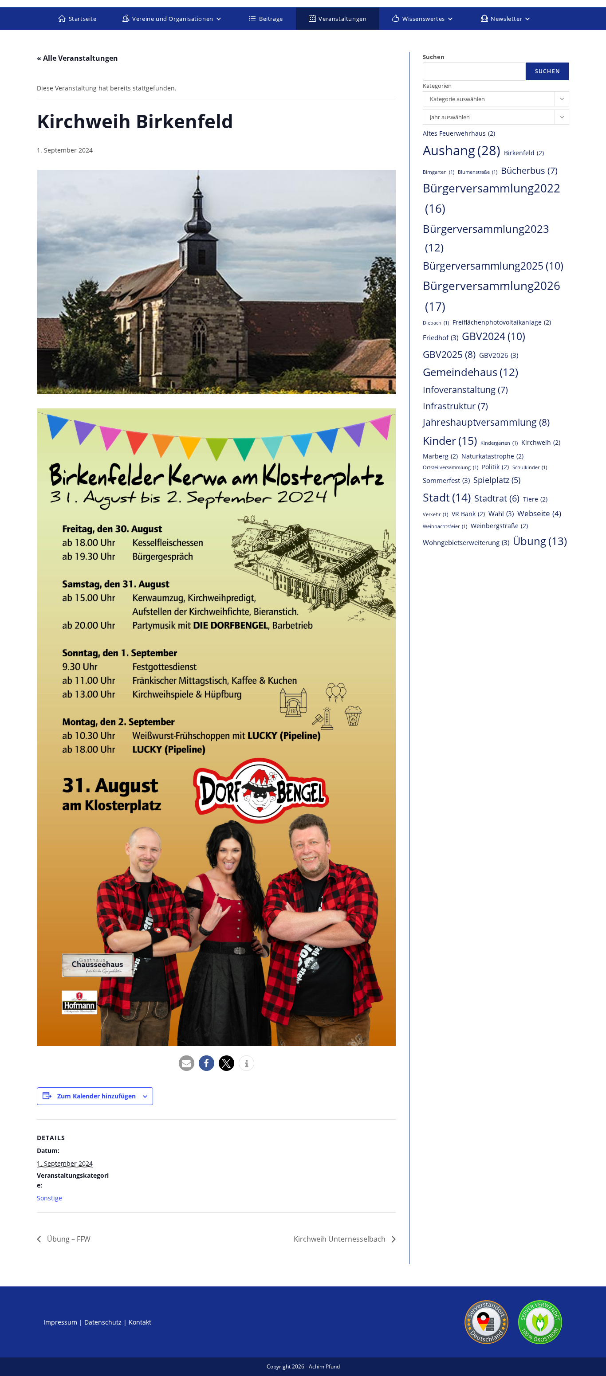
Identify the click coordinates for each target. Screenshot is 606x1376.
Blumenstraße (477, 172)
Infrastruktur (455, 406)
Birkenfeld (524, 153)
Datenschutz (103, 1322)
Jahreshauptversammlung (486, 422)
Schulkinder (529, 467)
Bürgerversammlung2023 (486, 238)
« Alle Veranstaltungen (77, 58)
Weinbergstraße (499, 526)
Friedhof (440, 337)
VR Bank (468, 514)
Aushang (461, 150)
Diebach (436, 323)
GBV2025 (449, 354)
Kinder (450, 440)
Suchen (434, 57)
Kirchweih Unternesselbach (340, 1239)
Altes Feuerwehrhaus (459, 133)
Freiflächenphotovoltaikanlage (502, 322)
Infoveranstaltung (465, 389)
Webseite (539, 513)
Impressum (60, 1322)
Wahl (501, 513)
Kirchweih (540, 443)
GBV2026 (498, 355)
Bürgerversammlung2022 (491, 198)
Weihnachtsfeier (445, 526)
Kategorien (437, 86)
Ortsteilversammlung (450, 467)
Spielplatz (496, 479)
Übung (540, 540)
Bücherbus (529, 170)
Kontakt (140, 1322)
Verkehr (435, 514)
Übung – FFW (68, 1239)
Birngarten (438, 172)
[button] (186, 1063)
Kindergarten (499, 443)
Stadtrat (496, 498)
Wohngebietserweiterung (466, 542)
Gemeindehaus (470, 372)
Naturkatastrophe (492, 456)
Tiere (535, 499)
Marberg (440, 456)
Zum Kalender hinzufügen (96, 1096)
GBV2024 (493, 336)
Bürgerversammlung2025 (493, 266)
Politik (495, 467)
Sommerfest (446, 480)
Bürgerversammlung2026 (491, 296)
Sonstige (49, 1198)
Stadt (447, 497)
